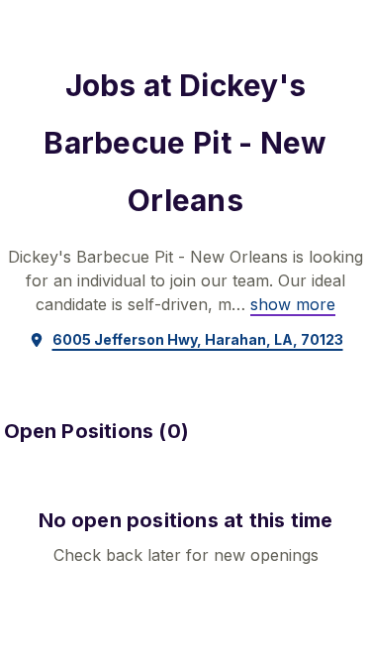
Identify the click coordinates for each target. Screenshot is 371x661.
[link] (292, 304)
